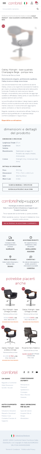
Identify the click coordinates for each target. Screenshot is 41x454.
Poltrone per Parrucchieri (20, 16)
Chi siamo (6, 379)
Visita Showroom (7, 385)
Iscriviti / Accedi (7, 388)
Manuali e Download (8, 413)
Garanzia (23, 397)
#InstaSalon (24, 418)
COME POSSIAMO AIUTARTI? (27, 380)
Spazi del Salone (26, 411)
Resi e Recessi (25, 395)
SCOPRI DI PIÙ (10, 249)
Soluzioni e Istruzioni (9, 411)
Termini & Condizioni (13, 449)
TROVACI (10, 266)
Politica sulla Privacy (28, 449)
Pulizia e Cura (6, 416)
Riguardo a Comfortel (9, 383)
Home (3, 16)
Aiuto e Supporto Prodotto (9, 406)
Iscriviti (24, 354)
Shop (8, 16)
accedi (29, 354)
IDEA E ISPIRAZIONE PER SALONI (28, 406)
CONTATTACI (31, 268)
